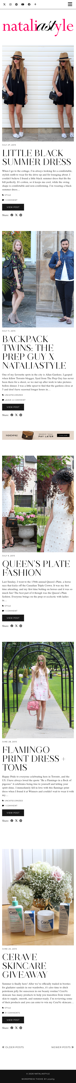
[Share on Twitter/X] (16, 215)
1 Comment (10, 200)
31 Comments (12, 1013)
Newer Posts (61, 1047)
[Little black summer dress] (38, 93)
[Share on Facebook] (12, 215)
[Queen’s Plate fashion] (38, 504)
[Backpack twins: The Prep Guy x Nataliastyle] (38, 279)
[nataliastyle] (38, 19)
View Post (13, 207)
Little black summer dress (36, 157)
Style (8, 195)
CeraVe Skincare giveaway (25, 966)
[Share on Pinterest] (21, 215)
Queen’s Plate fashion (36, 568)
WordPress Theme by (38, 1079)
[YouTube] (22, 4)
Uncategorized (14, 395)
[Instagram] (10, 4)
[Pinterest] (16, 4)
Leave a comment (15, 400)
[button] (71, 4)
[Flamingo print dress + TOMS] (38, 690)
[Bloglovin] (35, 4)
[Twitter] (4, 4)
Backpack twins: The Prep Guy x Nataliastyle (34, 352)
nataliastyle (42, 1074)
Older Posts (14, 1047)
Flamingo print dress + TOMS (34, 758)
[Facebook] (29, 4)
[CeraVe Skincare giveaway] (38, 897)
